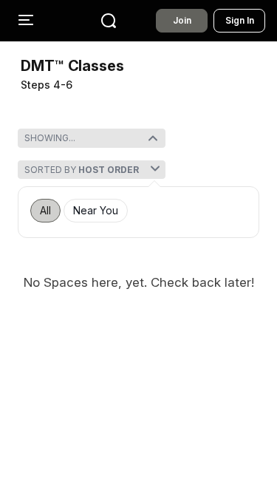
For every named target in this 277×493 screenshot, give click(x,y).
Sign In (239, 20)
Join (182, 20)
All (45, 211)
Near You (95, 211)
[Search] (108, 21)
